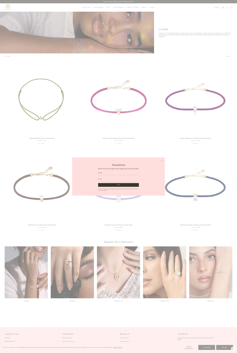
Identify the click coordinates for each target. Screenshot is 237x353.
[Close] (162, 160)
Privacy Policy (128, 189)
